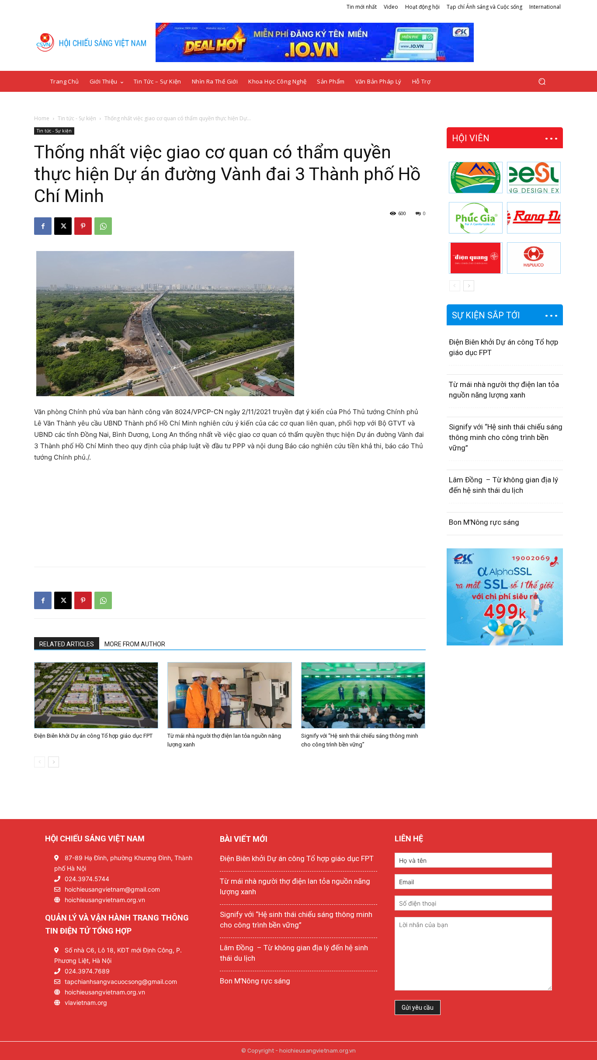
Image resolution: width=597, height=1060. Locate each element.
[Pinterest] (83, 226)
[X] (63, 226)
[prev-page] (39, 762)
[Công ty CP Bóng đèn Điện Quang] (475, 258)
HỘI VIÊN (470, 138)
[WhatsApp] (103, 226)
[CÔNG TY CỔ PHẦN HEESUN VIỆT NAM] (533, 177)
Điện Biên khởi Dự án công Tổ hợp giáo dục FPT (93, 735)
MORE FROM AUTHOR (134, 644)
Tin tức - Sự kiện (77, 118)
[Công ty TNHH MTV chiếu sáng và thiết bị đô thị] (533, 258)
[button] (541, 81)
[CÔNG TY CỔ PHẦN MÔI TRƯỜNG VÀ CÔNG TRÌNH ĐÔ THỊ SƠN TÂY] (475, 177)
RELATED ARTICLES (66, 644)
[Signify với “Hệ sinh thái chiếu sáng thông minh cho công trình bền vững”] (363, 695)
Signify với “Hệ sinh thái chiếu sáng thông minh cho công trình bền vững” (505, 437)
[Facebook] (43, 226)
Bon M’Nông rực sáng (484, 522)
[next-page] (53, 762)
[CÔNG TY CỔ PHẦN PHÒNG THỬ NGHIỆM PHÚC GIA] (475, 217)
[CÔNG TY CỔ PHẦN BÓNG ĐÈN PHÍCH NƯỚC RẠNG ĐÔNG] (533, 217)
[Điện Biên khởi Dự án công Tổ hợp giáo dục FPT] (96, 695)
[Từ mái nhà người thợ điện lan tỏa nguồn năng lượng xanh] (229, 695)
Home (41, 118)
